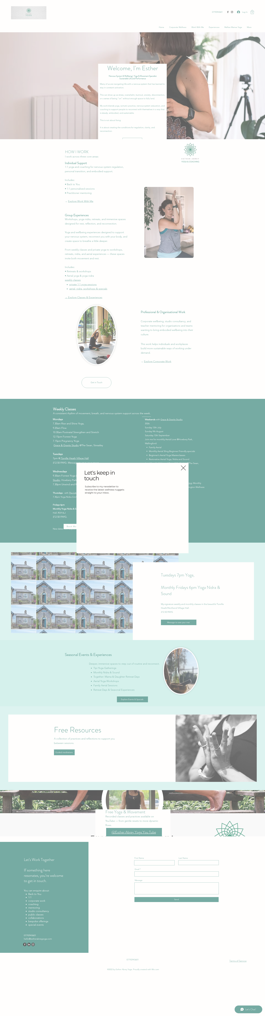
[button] (183, 468)
